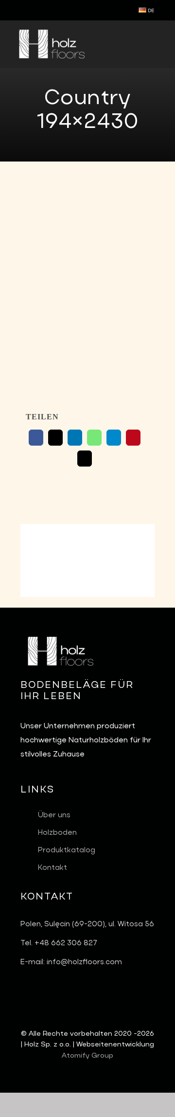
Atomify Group (87, 1056)
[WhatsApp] (94, 437)
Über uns (54, 815)
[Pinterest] (133, 437)
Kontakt (52, 868)
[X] (55, 437)
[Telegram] (113, 437)
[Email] (84, 458)
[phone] (39, 10)
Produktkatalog (66, 850)
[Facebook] (36, 437)
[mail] (23, 10)
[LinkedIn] (75, 437)
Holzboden (57, 833)
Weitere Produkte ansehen (87, 558)
